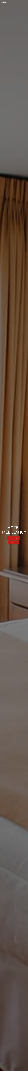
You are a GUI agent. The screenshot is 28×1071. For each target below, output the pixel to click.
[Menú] (26, 2)
